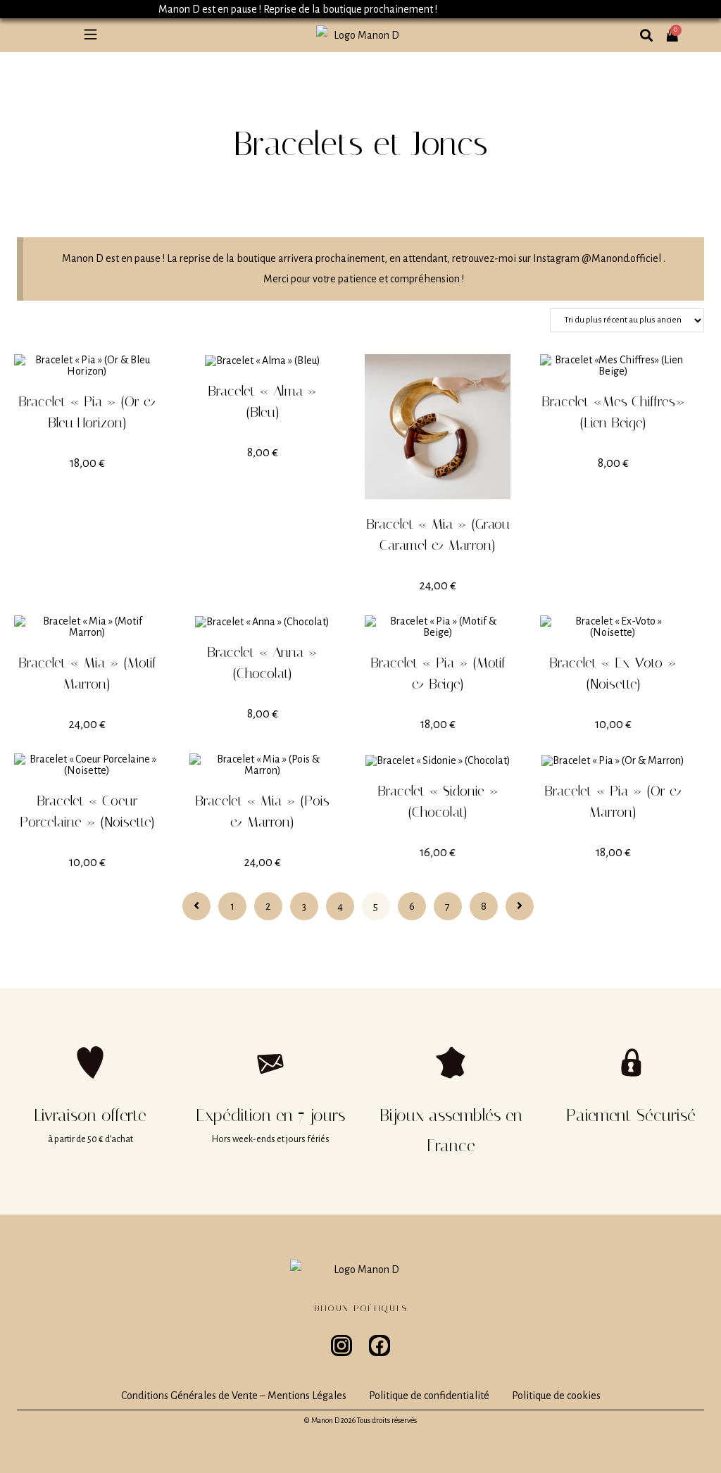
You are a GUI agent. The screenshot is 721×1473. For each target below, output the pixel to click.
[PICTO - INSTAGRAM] (341, 1345)
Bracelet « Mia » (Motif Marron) (87, 673)
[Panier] (677, 29)
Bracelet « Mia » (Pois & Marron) (262, 811)
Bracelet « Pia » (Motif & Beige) (438, 673)
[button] (90, 35)
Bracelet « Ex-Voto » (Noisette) (613, 673)
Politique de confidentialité (429, 1395)
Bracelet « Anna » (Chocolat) (262, 663)
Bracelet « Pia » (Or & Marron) (613, 801)
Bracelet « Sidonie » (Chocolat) (438, 801)
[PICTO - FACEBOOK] (379, 1345)
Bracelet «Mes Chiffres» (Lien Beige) (613, 412)
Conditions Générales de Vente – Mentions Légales (233, 1395)
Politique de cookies (556, 1395)
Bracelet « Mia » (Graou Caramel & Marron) (438, 534)
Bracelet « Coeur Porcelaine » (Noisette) (87, 811)
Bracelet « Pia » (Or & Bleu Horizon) (87, 412)
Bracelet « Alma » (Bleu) (262, 401)
